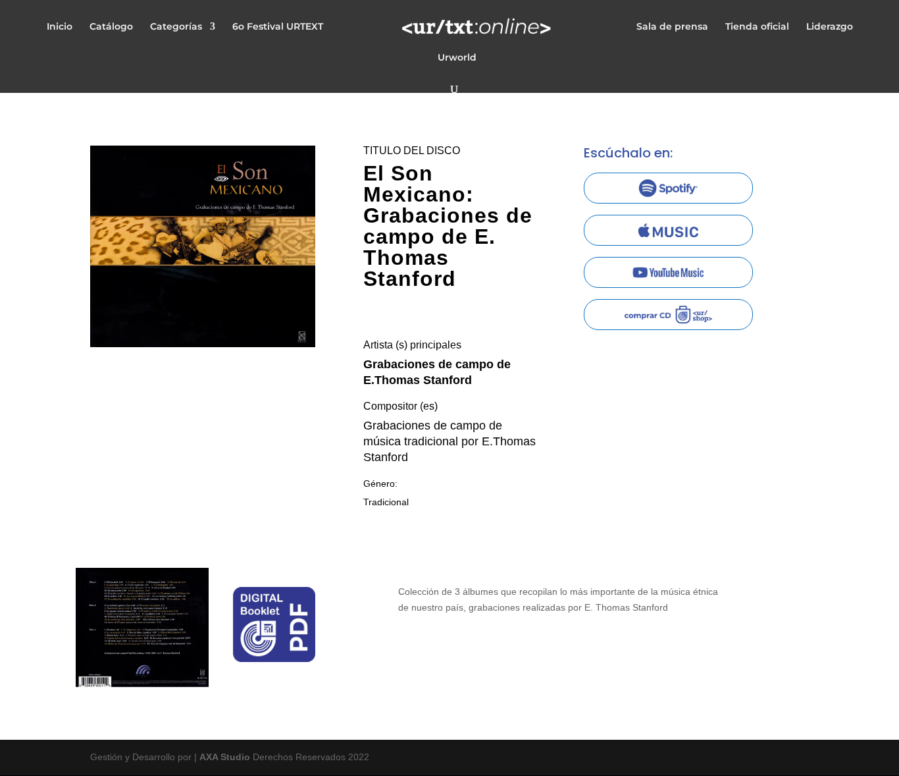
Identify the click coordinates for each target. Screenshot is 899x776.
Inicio (59, 27)
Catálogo (111, 27)
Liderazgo (829, 27)
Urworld (457, 58)
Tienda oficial (757, 27)
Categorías (176, 27)
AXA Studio (226, 757)
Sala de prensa (672, 27)
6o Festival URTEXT (277, 27)
